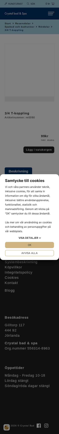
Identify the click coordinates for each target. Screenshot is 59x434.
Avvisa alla (29, 253)
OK (29, 245)
